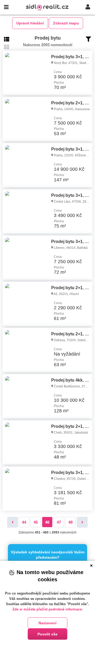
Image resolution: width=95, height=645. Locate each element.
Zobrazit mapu (66, 23)
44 (24, 522)
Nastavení (47, 623)
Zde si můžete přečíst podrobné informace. (47, 609)
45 (36, 522)
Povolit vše (47, 634)
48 (70, 522)
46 (47, 522)
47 (59, 522)
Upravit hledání (30, 23)
